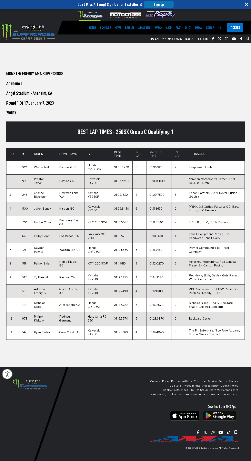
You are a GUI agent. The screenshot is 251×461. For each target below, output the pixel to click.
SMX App (154, 39)
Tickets (235, 27)
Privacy (233, 381)
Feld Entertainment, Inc (205, 448)
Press (165, 381)
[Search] (219, 27)
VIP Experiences (172, 39)
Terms (223, 381)
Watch (158, 27)
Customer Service (205, 381)
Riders (92, 27)
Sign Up (159, 4)
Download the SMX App (222, 394)
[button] (125, 4)
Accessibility (210, 386)
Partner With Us (181, 381)
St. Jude (203, 39)
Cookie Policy (229, 386)
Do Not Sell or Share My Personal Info (214, 390)
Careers (155, 381)
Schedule (105, 27)
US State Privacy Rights (185, 386)
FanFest (190, 39)
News (118, 27)
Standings (144, 27)
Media (198, 27)
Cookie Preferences (175, 390)
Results (130, 27)
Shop (169, 27)
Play (178, 27)
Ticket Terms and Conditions (187, 394)
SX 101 (188, 27)
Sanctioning (158, 394)
